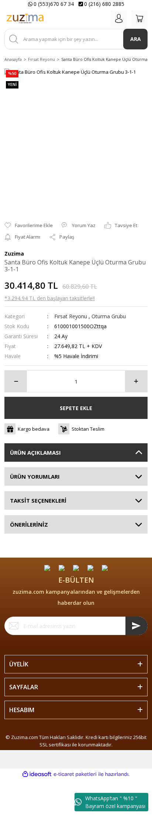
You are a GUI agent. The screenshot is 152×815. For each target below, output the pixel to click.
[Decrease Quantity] (16, 381)
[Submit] (136, 626)
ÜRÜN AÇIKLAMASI (35, 452)
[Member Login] (119, 18)
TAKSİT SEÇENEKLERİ (38, 500)
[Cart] (139, 18)
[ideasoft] (37, 774)
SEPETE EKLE (76, 408)
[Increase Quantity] (136, 381)
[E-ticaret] (75, 774)
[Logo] (25, 18)
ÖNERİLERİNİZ (29, 524)
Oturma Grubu (108, 316)
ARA (135, 38)
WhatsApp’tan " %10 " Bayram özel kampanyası (115, 802)
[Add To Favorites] (28, 225)
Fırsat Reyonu (70, 316)
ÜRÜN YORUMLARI (35, 476)
